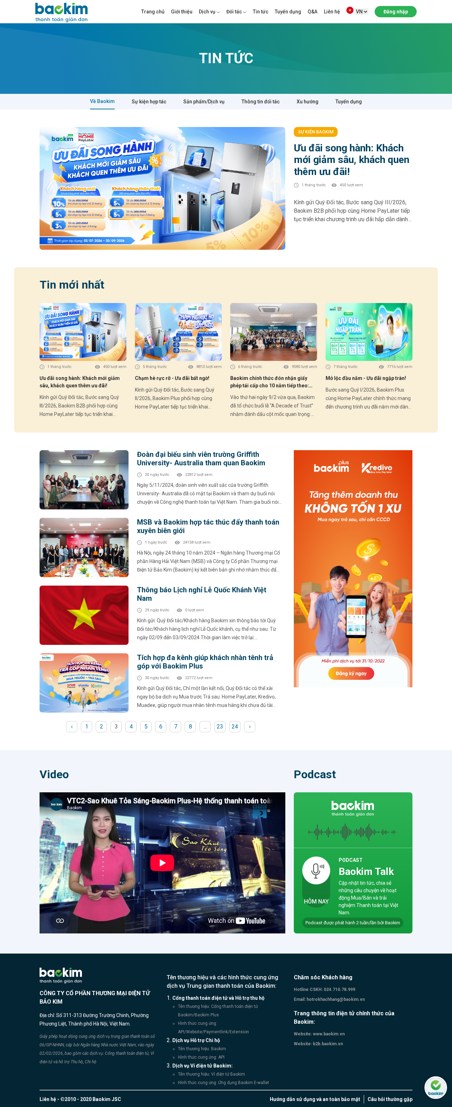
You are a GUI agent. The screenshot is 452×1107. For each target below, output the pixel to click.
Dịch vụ (207, 11)
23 (220, 726)
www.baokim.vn (328, 1034)
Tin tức (260, 11)
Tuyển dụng (288, 11)
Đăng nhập (395, 11)
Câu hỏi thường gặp (390, 1099)
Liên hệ (332, 11)
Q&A (312, 11)
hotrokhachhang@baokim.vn (335, 999)
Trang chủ (153, 11)
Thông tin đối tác (261, 101)
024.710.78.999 (339, 989)
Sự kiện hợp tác (149, 101)
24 (235, 726)
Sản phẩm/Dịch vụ (204, 101)
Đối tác (234, 11)
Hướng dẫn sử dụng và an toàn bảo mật (315, 1099)
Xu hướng (308, 101)
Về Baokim (102, 101)
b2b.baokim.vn (327, 1043)
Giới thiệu (181, 11)
